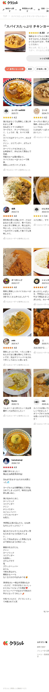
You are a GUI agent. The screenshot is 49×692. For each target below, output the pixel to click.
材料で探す (41, 647)
